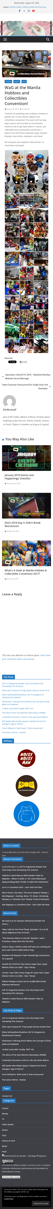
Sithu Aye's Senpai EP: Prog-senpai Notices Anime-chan (26, 690)
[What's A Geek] (26, 22)
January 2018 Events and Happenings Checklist (19, 476)
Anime (5, 1130)
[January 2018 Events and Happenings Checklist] (26, 447)
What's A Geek (19, 1165)
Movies (5, 1113)
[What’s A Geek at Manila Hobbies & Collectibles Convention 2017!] (26, 542)
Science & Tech (8, 1141)
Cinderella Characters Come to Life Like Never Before (25, 717)
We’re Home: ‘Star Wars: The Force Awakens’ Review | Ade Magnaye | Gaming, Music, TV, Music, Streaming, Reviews (25, 895)
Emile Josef (26, 109)
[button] (26, 172)
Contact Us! (7, 1096)
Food (4, 1151)
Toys (24, 81)
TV (3, 1119)
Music (4, 1146)
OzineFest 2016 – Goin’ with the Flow (26, 887)
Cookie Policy (8, 1199)
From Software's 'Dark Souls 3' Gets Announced (22, 728)
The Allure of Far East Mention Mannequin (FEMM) (24, 713)
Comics (5, 1108)
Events (16, 81)
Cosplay (8, 81)
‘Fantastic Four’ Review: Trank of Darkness (30, 899)
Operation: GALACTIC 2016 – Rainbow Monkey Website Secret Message (27, 376)
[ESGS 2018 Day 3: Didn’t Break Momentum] (26, 494)
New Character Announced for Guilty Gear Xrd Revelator (25, 386)
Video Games (8, 1124)
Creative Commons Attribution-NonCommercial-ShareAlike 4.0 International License (26, 1168)
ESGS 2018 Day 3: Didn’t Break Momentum (23, 524)
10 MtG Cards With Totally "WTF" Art (17, 708)
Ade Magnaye (8, 904)
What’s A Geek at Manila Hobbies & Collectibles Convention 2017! (26, 572)
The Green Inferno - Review (14, 732)
